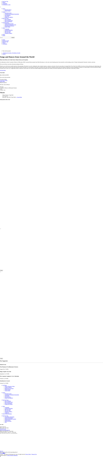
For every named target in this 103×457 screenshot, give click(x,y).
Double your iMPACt (9, 17)
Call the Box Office (3, 80)
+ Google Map (19, 97)
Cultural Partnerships (9, 30)
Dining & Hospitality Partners (10, 419)
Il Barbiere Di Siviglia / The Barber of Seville (11, 52)
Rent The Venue (5, 18)
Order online (2, 81)
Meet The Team (8, 31)
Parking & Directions (9, 417)
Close (1, 270)
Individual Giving (8, 12)
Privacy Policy (28, 454)
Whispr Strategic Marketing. (12, 455)
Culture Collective (8, 387)
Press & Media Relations (7, 413)
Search (3, 34)
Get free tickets (3, 70)
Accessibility (4, 3)
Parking (3, 2)
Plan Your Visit (5, 1)
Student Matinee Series (9, 23)
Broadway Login (5, 40)
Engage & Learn (5, 22)
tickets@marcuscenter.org (5, 430)
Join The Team (7, 32)
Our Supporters (8, 15)
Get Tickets (4, 385)
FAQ (6, 422)
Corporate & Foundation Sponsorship (12, 14)
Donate (3, 11)
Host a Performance (8, 21)
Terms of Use (34, 454)
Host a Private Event (9, 20)
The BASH (7, 16)
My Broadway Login (6, 4)
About (3, 27)
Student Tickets (8, 389)
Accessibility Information (9, 416)
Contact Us (7, 412)
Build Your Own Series (9, 388)
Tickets (3, 8)
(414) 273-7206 (3, 428)
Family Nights (7, 26)
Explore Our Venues (8, 404)
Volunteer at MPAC (8, 33)
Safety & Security (8, 421)
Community (7, 29)
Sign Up (1, 451)
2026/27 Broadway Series (10, 386)
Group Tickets (7, 390)
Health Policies (7, 420)
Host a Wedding (8, 19)
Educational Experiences (9, 25)
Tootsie (4, 54)
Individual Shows (8, 9)
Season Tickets (7, 10)
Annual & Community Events (10, 24)
